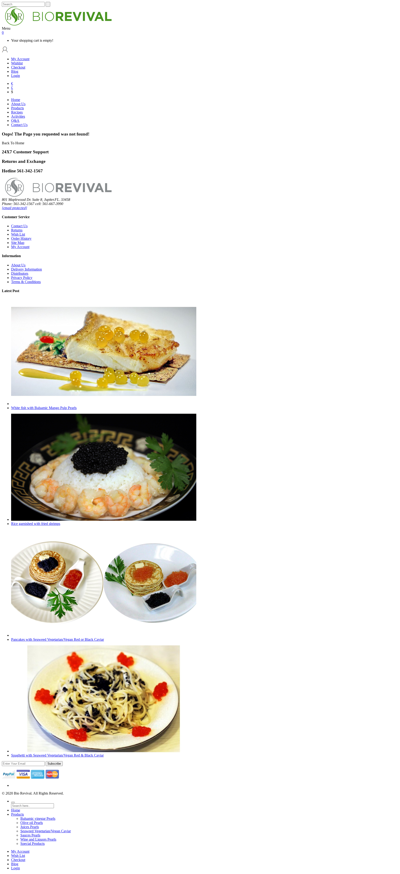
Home (15, 810)
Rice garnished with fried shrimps (35, 524)
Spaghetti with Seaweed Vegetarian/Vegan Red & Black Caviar (57, 755)
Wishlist (17, 63)
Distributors (19, 273)
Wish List (18, 234)
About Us (18, 265)
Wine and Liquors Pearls (38, 839)
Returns (16, 230)
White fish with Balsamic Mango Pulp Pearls (44, 408)
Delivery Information (26, 269)
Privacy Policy (21, 278)
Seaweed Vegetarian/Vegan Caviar (45, 831)
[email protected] (14, 208)
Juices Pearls (29, 827)
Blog (14, 71)
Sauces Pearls (30, 835)
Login (15, 76)
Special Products (32, 844)
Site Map (17, 243)
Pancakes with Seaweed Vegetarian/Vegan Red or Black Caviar (57, 639)
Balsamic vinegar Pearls (37, 818)
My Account (20, 59)
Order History (21, 238)
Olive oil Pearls (31, 823)
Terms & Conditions (26, 282)
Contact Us (19, 226)
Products (17, 814)
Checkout (18, 67)
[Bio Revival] (57, 24)
